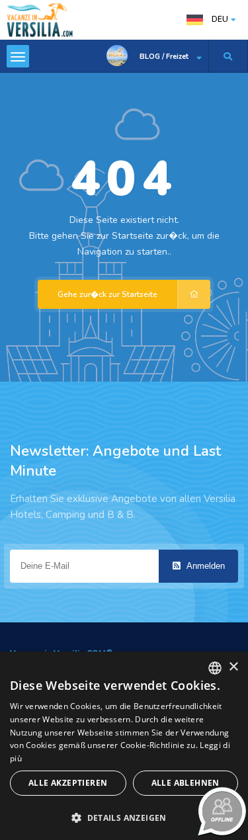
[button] (124, 817)
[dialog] (124, 745)
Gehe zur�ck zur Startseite (107, 294)
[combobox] (215, 668)
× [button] (233, 667)
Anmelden (205, 566)
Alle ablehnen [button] (185, 782)
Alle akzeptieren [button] (67, 782)
